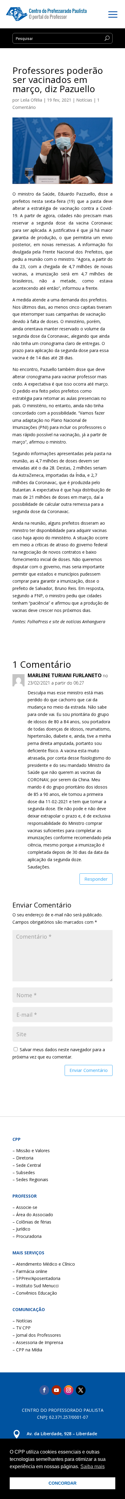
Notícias (84, 100)
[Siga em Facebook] (44, 1390)
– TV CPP (21, 1328)
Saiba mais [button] (92, 1466)
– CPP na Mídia (27, 1350)
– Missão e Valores (31, 1150)
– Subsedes (23, 1172)
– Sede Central (26, 1165)
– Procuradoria (27, 1236)
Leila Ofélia (31, 100)
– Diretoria (22, 1158)
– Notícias (22, 1321)
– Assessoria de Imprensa (37, 1342)
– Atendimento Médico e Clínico (43, 1264)
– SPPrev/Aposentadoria (36, 1278)
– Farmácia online (29, 1271)
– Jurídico (21, 1229)
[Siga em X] (81, 1390)
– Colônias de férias (31, 1222)
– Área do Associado (32, 1214)
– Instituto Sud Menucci (35, 1286)
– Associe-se (24, 1207)
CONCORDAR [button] (62, 1483)
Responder (96, 879)
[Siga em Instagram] (68, 1390)
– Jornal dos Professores (36, 1335)
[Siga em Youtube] (56, 1390)
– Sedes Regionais (30, 1179)
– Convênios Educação (34, 1293)
